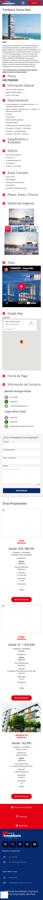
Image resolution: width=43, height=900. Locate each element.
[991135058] (7, 397)
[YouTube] (35, 844)
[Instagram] (13, 844)
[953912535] (7, 418)
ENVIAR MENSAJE (21, 490)
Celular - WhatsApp (9, 458)
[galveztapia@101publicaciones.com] (7, 426)
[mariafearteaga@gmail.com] (7, 406)
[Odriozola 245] (21, 752)
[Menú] (23, 3)
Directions (31, 324)
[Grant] (21, 556)
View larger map (9, 329)
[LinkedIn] (20, 844)
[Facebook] (5, 844)
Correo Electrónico (9, 450)
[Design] (21, 653)
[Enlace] (8, 3)
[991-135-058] (5, 857)
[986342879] (7, 402)
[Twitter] (27, 844)
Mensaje (5, 466)
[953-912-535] (5, 877)
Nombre (6, 442)
